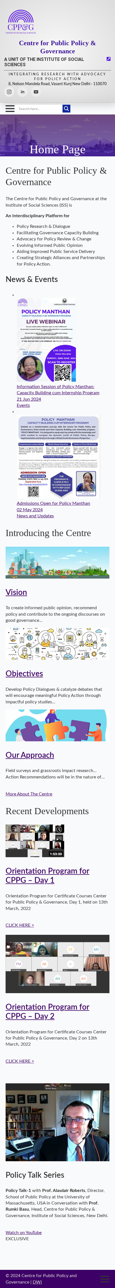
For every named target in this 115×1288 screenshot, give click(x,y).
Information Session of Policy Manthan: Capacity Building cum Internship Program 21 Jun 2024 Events (58, 396)
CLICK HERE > (20, 925)
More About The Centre (29, 794)
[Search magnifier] (66, 109)
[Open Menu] (10, 108)
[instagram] (9, 92)
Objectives (24, 674)
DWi (37, 1282)
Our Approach (30, 755)
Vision (16, 592)
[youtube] (36, 92)
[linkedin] (23, 92)
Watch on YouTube (24, 1232)
